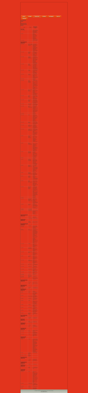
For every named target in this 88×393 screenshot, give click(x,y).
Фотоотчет (24, 18)
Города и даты (37, 16)
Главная (23, 16)
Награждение (51, 16)
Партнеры (44, 16)
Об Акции (29, 16)
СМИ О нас (58, 16)
